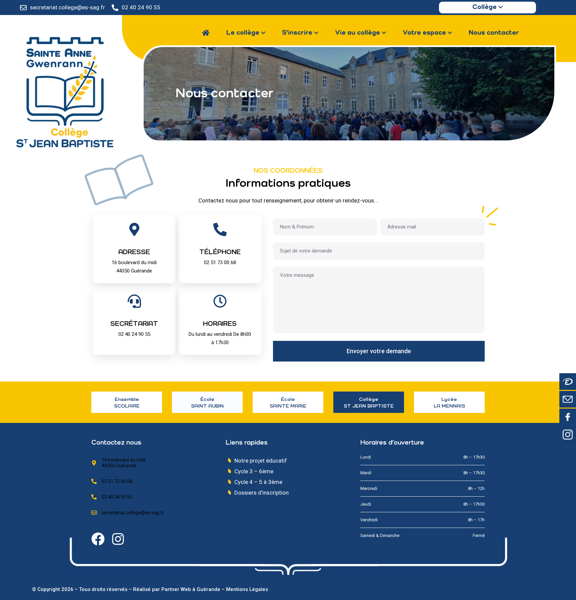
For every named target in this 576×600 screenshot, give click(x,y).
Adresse (134, 252)
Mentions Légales (247, 589)
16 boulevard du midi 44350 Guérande (123, 462)
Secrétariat (134, 324)
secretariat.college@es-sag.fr (67, 7)
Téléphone (220, 252)
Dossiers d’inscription (261, 492)
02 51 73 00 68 (117, 481)
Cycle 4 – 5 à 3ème (258, 482)
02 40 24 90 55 (141, 7)
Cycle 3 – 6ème (253, 471)
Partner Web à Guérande (190, 589)
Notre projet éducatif (260, 460)
